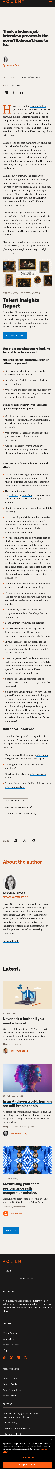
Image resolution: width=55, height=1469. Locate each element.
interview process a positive (30, 242)
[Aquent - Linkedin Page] (18, 1358)
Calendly (13, 494)
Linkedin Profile (11, 940)
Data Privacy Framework (17, 1428)
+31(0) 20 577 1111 (25, 1413)
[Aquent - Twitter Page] (11, 1358)
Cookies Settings (27, 1457)
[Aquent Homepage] (13, 2)
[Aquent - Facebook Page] (4, 1358)
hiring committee (36, 632)
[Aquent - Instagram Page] (25, 1358)
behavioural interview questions (25, 432)
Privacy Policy (10, 1422)
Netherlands (27, 1279)
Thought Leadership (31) (21, 814)
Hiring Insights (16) (19, 807)
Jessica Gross (13, 65)
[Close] (52, 1439)
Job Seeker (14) (16, 801)
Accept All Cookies (27, 1464)
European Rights (13, 1433)
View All (11, 1231)
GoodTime (27, 494)
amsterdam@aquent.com (16, 1417)
